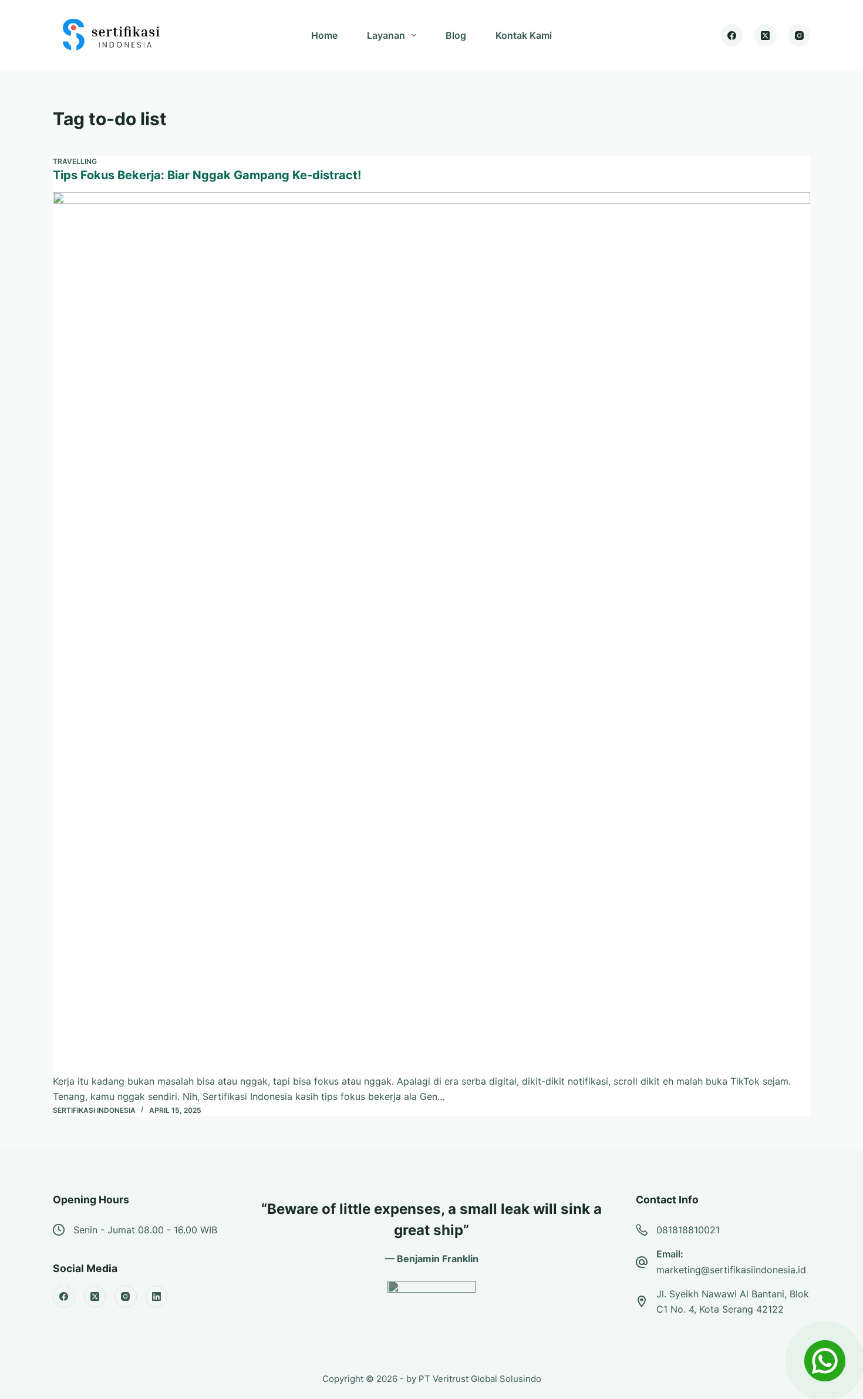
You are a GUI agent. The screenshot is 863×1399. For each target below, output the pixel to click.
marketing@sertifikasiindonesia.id (731, 1270)
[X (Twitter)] (765, 35)
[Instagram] (799, 35)
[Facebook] (732, 35)
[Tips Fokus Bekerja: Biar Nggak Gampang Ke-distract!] (431, 632)
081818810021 (688, 1230)
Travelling (75, 161)
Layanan (386, 35)
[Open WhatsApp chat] (824, 1360)
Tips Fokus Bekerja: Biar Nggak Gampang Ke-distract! (207, 175)
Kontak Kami (523, 35)
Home (324, 35)
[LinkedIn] (157, 1297)
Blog (456, 35)
